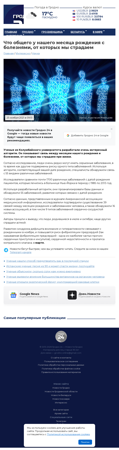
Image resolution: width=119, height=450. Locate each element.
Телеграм (61, 421)
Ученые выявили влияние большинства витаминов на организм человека (55, 276)
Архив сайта (61, 413)
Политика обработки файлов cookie (61, 368)
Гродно (27, 32)
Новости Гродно (61, 388)
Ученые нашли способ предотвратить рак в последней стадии (47, 261)
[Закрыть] (111, 129)
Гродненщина (52, 32)
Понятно (85, 442)
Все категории (61, 409)
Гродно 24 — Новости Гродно (61, 336)
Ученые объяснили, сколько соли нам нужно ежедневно (43, 271)
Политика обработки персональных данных (61, 365)
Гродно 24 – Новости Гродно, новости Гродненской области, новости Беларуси (14, 14)
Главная (11, 32)
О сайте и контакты (61, 357)
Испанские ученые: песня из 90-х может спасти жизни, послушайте (50, 266)
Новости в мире (61, 399)
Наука (36, 53)
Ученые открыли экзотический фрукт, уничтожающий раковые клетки (52, 282)
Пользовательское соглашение (61, 361)
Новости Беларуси (61, 395)
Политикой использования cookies (68, 434)
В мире (98, 32)
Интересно (14, 35)
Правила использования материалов (61, 372)
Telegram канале (20, 252)
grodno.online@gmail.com (67, 353)
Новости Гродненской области (61, 391)
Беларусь (78, 32)
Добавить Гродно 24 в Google (89, 135)
